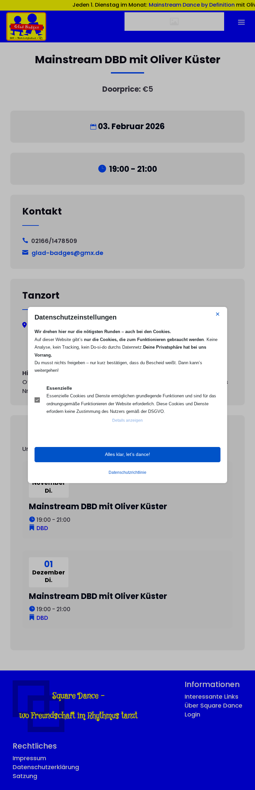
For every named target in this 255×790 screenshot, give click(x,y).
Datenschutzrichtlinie (127, 472)
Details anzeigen (127, 420)
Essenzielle (59, 388)
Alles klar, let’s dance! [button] (127, 454)
